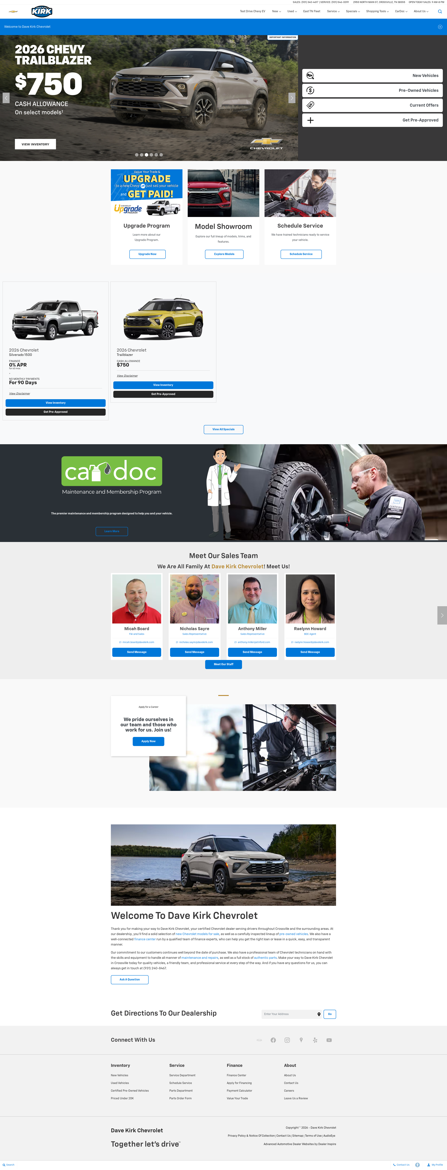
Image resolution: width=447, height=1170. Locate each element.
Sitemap (297, 1136)
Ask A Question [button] (130, 979)
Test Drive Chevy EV (252, 11)
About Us (290, 1075)
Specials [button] (351, 12)
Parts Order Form (180, 1098)
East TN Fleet (311, 11)
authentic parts (265, 957)
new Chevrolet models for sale (197, 934)
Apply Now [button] (148, 741)
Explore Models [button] (224, 254)
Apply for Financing (239, 1083)
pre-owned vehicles (293, 934)
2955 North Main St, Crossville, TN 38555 (379, 2)
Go (330, 1014)
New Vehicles (119, 1075)
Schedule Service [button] (301, 254)
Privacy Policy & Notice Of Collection (251, 1136)
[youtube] (329, 1040)
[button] (440, 12)
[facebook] (273, 1040)
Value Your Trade (237, 1098)
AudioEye (329, 1136)
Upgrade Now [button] (147, 254)
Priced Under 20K (122, 1098)
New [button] (275, 12)
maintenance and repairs (199, 957)
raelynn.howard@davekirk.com (312, 642)
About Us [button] (420, 12)
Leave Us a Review (296, 1098)
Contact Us (291, 1083)
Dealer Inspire (327, 1144)
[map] (301, 1040)
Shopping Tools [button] (376, 12)
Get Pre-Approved (56, 412)
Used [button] (291, 12)
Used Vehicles (120, 1083)
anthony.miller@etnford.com (254, 642)
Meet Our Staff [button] (223, 664)
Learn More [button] (111, 531)
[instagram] (287, 1040)
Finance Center (236, 1075)
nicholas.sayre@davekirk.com (196, 642)
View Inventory (56, 403)
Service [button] (332, 12)
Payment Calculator (239, 1091)
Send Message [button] (136, 652)
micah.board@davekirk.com (138, 642)
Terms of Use (313, 1136)
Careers (289, 1091)
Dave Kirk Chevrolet (323, 1128)
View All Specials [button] (223, 429)
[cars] (259, 1040)
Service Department (182, 1075)
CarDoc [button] (400, 12)
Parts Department (181, 1091)
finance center (145, 939)
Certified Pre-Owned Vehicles (130, 1091)
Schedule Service (180, 1083)
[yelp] (315, 1040)
